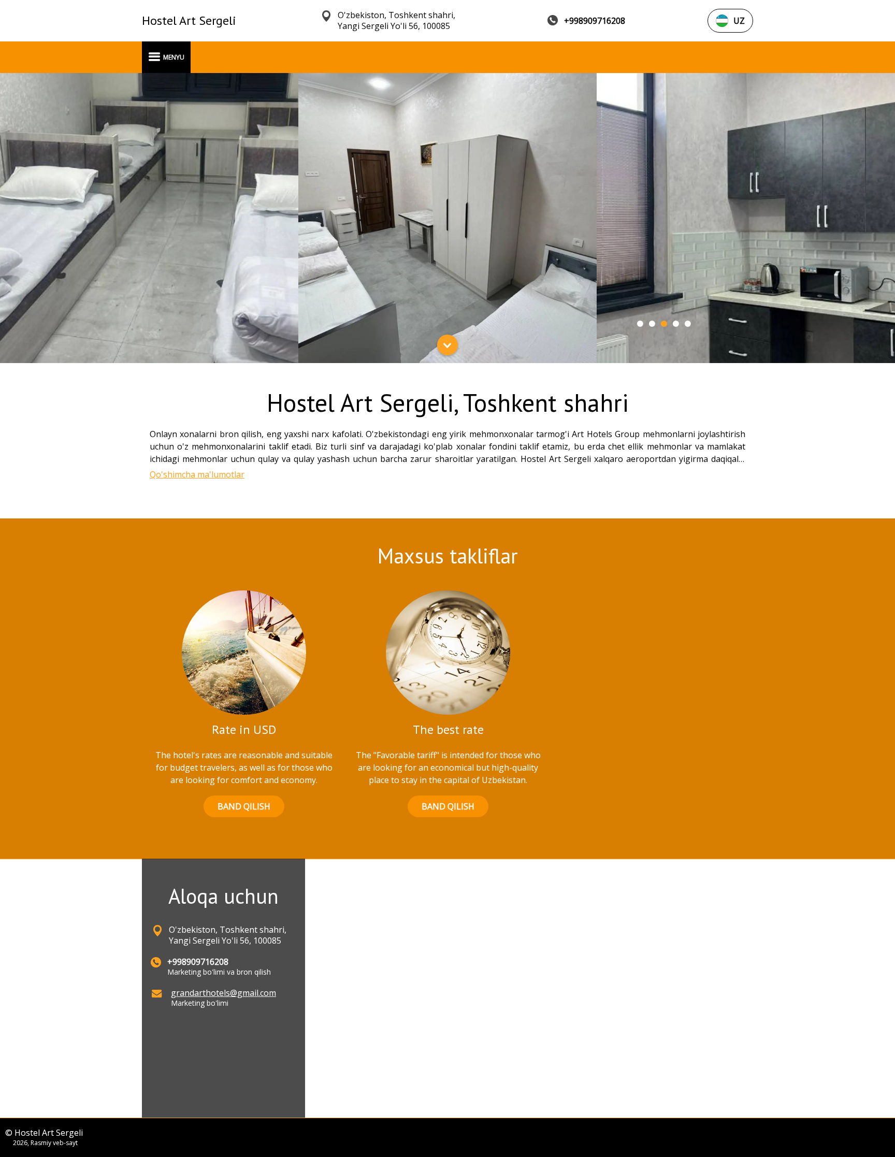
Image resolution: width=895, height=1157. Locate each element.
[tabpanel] (149, 218)
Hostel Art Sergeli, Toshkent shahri (448, 402)
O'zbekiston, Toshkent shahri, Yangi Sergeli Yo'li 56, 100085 (396, 21)
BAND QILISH (244, 806)
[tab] (640, 324)
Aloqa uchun (223, 896)
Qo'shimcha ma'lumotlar (197, 474)
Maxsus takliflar (448, 555)
